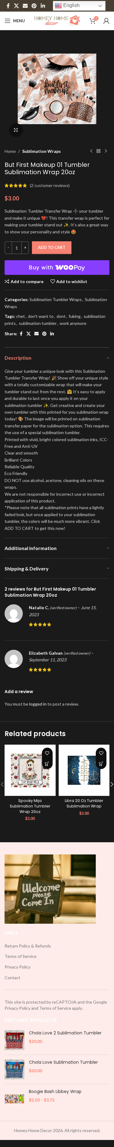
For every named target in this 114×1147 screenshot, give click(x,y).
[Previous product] (91, 151)
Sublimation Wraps (41, 151)
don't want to (41, 316)
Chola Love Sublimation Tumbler (63, 1062)
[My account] (106, 21)
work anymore (73, 323)
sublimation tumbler (38, 323)
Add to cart (51, 247)
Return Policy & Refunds (28, 945)
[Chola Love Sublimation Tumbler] (14, 1069)
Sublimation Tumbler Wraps (55, 299)
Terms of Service (20, 956)
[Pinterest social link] (34, 5)
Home (10, 151)
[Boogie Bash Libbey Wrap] (14, 1099)
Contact (12, 977)
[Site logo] (57, 20)
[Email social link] (25, 5)
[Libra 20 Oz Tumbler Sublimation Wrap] (84, 770)
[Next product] (105, 151)
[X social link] (16, 5)
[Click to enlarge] (16, 130)
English (71, 5)
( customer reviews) (50, 185)
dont (61, 316)
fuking (75, 316)
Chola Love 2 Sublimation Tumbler (65, 1033)
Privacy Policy (17, 966)
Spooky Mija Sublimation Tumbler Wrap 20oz (30, 806)
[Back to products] (98, 151)
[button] (47, 763)
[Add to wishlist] (47, 753)
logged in (38, 704)
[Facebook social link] (8, 5)
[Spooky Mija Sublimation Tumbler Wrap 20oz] (30, 770)
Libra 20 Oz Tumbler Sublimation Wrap (84, 803)
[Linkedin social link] (43, 5)
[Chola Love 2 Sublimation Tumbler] (14, 1040)
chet (20, 316)
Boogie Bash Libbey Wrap (55, 1092)
